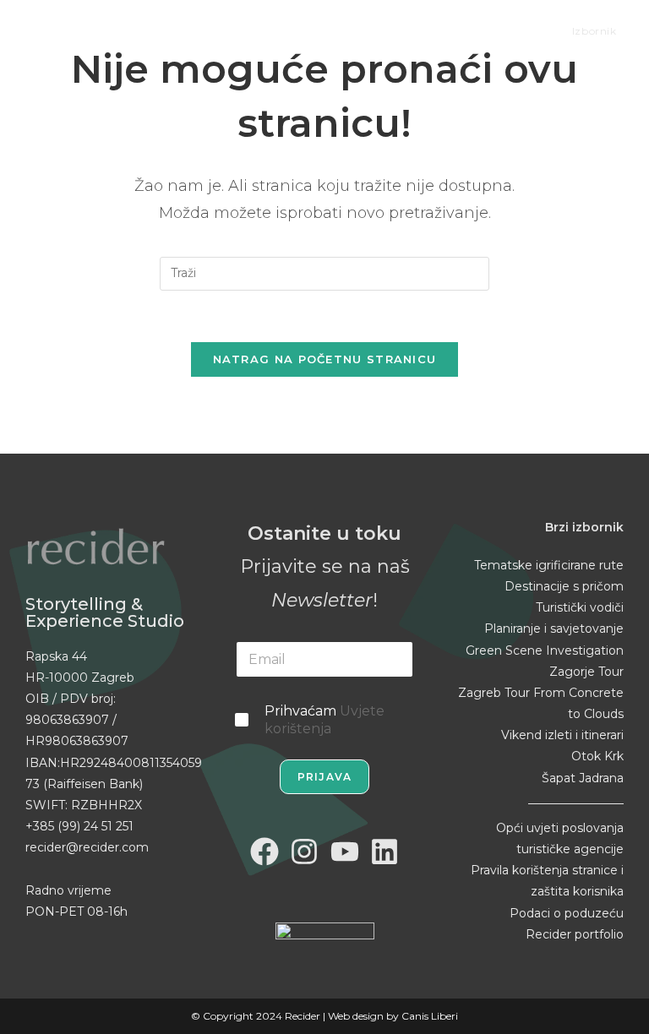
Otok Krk (597, 756)
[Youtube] (344, 851)
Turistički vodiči (580, 607)
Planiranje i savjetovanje (554, 628)
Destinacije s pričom (564, 586)
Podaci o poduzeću (567, 913)
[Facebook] (264, 851)
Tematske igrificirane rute (549, 565)
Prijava (324, 776)
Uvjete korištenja (324, 720)
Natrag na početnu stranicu (325, 359)
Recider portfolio (575, 934)
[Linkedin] (385, 851)
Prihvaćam (324, 720)
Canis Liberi (429, 1016)
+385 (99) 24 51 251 (79, 826)
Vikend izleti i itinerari (562, 735)
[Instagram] (304, 851)
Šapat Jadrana (583, 778)
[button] (25, 1008)
